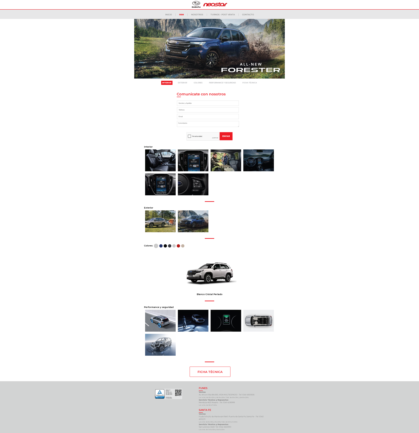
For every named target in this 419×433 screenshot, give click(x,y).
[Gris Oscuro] (169, 245)
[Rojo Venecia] (178, 245)
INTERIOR (166, 83)
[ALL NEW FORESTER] (160, 171)
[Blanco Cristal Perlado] (156, 245)
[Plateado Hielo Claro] (174, 245)
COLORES (198, 83)
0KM (181, 15)
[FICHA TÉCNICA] (209, 368)
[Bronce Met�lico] (183, 245)
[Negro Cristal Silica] (165, 245)
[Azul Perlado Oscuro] (161, 245)
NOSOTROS (197, 15)
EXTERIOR (182, 83)
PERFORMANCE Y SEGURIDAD (222, 83)
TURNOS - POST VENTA (222, 15)
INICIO (168, 15)
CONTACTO (248, 15)
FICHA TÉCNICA (249, 83)
